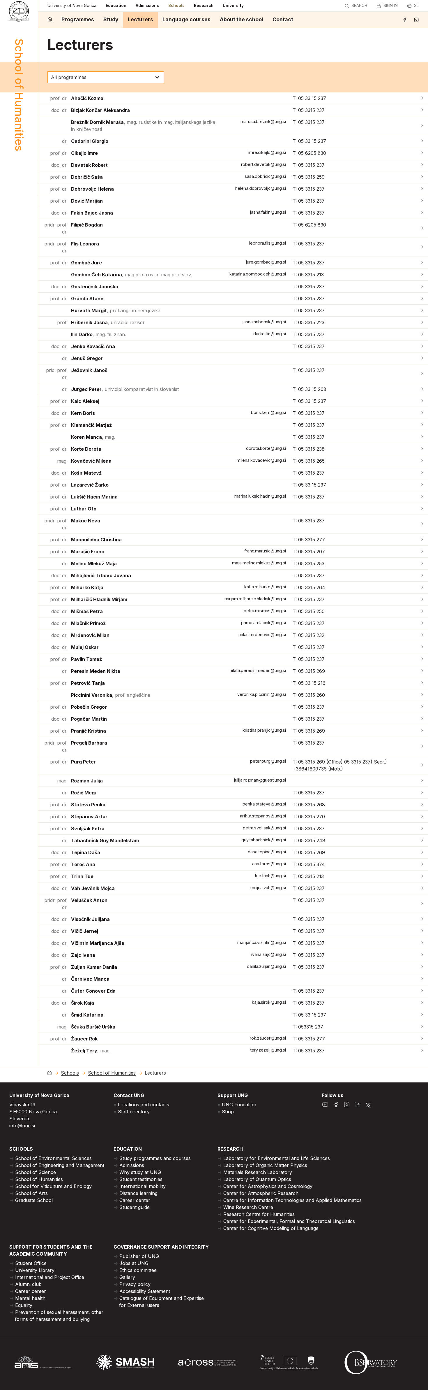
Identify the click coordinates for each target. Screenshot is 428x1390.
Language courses (186, 19)
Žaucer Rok (84, 1039)
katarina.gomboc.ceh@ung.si (257, 273)
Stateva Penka (88, 805)
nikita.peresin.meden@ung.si (258, 670)
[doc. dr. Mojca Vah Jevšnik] (422, 888)
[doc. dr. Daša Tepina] (422, 852)
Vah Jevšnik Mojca (93, 888)
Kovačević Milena (91, 461)
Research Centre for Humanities (259, 1214)
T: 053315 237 (308, 1027)
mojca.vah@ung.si (268, 887)
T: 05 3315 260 (309, 695)
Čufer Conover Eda (93, 991)
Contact (283, 19)
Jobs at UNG (133, 1263)
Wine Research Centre (248, 1207)
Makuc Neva (85, 521)
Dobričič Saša (87, 177)
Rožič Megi (83, 793)
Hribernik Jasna (108, 322)
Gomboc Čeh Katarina (131, 275)
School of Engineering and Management (59, 1165)
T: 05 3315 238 (309, 449)
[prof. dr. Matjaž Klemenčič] (422, 425)
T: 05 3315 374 (309, 864)
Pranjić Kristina (88, 731)
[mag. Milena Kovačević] (422, 461)
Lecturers (140, 19)
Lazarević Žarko (90, 485)
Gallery (127, 1277)
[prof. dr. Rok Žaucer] (422, 1038)
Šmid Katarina (87, 1015)
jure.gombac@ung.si (266, 261)
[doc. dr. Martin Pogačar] (422, 719)
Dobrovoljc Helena (92, 189)
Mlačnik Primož (88, 623)
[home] (50, 20)
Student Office (31, 1263)
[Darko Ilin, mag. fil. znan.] (422, 334)
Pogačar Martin (89, 719)
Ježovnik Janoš (89, 370)
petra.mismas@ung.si (265, 610)
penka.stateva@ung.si (264, 803)
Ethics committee (138, 1270)
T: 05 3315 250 (309, 611)
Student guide (134, 1207)
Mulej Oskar (85, 647)
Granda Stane (87, 298)
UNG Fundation (239, 1105)
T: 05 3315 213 (308, 275)
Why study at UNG (140, 1172)
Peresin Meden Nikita (95, 671)
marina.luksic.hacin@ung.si (260, 496)
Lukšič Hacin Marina (94, 497)
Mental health (30, 1298)
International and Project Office (49, 1277)
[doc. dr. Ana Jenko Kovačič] (422, 346)
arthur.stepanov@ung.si (263, 815)
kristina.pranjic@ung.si (264, 730)
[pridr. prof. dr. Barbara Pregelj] (422, 746)
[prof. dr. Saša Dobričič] (422, 177)
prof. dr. (59, 98)
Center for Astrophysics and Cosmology (267, 1186)
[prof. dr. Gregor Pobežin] (422, 707)
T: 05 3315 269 (309, 671)
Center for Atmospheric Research (260, 1193)
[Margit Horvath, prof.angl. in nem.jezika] (422, 310)
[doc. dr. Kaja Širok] (422, 1002)
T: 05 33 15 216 (309, 683)
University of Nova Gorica (71, 5)
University (233, 5)
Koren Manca (93, 437)
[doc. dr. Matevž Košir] (422, 472)
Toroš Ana (83, 864)
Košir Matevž (86, 473)
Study (111, 19)
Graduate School (34, 1200)
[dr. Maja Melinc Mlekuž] (422, 563)
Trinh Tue (82, 876)
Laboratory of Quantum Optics (257, 1179)
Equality (23, 1305)
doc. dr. (59, 110)
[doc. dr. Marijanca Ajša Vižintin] (422, 943)
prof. (62, 322)
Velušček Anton (89, 900)
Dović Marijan (87, 201)
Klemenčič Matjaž (91, 425)
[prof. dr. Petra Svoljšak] (422, 828)
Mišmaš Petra (87, 611)
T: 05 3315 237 (309, 110)
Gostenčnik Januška (94, 286)
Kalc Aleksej (85, 401)
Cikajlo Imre (84, 153)
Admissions (147, 5)
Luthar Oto (83, 509)
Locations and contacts (143, 1105)
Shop (228, 1112)
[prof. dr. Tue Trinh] (422, 876)
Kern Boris (83, 413)
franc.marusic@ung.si (265, 550)
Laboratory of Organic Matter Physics (265, 1165)
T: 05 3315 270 (309, 816)
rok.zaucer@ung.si (268, 1038)
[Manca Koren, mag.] (422, 437)
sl (416, 5)
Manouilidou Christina (96, 540)
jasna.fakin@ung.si (268, 212)
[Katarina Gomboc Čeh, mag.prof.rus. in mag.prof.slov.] (422, 274)
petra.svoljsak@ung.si (264, 827)
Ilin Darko (98, 334)
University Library (34, 1270)
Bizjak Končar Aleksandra (100, 110)
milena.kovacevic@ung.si (261, 460)
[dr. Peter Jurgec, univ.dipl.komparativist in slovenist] (422, 389)
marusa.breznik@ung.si (263, 121)
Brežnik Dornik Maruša (143, 125)
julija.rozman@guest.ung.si (260, 780)
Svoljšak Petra (88, 828)
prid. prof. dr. (57, 373)
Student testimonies (140, 1179)
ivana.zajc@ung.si (268, 954)
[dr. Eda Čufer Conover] (422, 991)
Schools (176, 5)
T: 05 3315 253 (308, 563)
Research (203, 5)
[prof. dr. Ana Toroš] (422, 864)
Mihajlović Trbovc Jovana (101, 575)
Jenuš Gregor (87, 358)
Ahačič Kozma (87, 98)
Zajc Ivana (83, 955)
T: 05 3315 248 (309, 840)
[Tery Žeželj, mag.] (422, 1050)
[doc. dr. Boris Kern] (422, 413)
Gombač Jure (86, 263)
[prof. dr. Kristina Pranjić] (422, 730)
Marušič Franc (87, 551)
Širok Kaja (82, 1003)
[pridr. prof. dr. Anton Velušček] (422, 903)
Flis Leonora (85, 244)
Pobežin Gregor (89, 707)
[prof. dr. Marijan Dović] (422, 200)
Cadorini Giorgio (89, 141)
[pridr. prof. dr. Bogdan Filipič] (422, 228)
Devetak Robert (89, 165)
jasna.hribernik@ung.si (264, 321)
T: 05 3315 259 (309, 177)
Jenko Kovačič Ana (93, 346)
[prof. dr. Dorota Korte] (422, 449)
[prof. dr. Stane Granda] (422, 298)
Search (359, 5)
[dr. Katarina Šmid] (422, 1014)
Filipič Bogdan (87, 225)
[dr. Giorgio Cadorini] (422, 141)
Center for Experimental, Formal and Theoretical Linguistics (289, 1221)
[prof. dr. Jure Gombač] (422, 262)
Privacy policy (135, 1284)
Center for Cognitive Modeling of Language (271, 1228)
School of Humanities (112, 1073)
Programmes (77, 19)
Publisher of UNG (139, 1256)
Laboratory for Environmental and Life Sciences (276, 1158)
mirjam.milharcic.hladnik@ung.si (255, 598)
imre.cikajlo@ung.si (267, 152)
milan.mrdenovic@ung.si (262, 634)
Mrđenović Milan (90, 635)
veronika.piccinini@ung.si (261, 694)
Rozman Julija (87, 781)
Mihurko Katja (87, 587)
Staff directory (134, 1112)
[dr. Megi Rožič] (422, 792)
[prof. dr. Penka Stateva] (422, 804)
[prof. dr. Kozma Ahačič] (422, 98)
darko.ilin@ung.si (269, 333)
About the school (241, 19)
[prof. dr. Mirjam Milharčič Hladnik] (422, 599)
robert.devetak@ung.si (263, 164)
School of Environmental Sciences (53, 1158)
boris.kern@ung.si (268, 412)
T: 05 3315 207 (309, 551)
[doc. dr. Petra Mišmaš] (422, 611)
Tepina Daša (85, 852)
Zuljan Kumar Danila (94, 967)
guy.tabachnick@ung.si (263, 839)
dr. (65, 141)
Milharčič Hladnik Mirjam (99, 599)
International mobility (142, 1186)
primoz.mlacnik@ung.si (263, 622)
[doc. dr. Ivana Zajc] (422, 955)
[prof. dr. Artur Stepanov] (422, 816)
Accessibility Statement (144, 1291)
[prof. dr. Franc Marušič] (422, 551)
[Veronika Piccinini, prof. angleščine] (422, 695)
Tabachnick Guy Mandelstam (105, 840)
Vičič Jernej (84, 931)
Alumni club (28, 1284)
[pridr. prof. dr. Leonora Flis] (422, 247)
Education (116, 5)
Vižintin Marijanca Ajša (97, 943)
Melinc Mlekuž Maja (94, 563)
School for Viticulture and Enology (53, 1186)
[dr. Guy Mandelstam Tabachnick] (422, 840)
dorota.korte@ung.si (266, 448)
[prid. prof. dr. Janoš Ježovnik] (422, 373)
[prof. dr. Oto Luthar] (422, 508)
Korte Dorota (86, 449)
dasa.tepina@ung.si (267, 851)
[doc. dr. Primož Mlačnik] (422, 623)
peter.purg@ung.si (268, 761)
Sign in (390, 5)
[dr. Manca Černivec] (422, 979)
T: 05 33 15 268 (309, 389)
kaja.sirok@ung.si (269, 1002)
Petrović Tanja (88, 683)
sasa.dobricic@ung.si (265, 176)
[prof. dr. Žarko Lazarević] (422, 484)
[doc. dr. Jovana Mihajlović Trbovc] (422, 575)
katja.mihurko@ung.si (265, 586)
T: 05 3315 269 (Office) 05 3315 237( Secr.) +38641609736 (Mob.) (340, 765)
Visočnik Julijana (90, 919)
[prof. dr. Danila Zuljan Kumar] (422, 967)
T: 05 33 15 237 (309, 98)
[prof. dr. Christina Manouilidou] (422, 539)
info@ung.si (22, 1126)
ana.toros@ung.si (269, 863)
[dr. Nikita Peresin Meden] (422, 671)
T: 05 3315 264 (309, 587)
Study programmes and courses (155, 1158)
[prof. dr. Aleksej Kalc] (422, 401)
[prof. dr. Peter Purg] (422, 765)
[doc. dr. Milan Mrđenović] (422, 635)
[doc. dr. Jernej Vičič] (422, 931)
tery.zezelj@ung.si (268, 1049)
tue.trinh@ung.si (270, 875)
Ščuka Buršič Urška (93, 1027)
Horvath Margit (115, 310)
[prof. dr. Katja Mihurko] (422, 587)
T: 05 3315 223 (308, 322)
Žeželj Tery (91, 1051)
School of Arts (31, 1193)
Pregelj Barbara (89, 743)
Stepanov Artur (89, 816)
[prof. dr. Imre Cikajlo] (422, 153)
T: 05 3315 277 (309, 540)
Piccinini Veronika (110, 695)
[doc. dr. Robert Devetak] (422, 165)
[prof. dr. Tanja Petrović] (422, 683)
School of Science (35, 1172)
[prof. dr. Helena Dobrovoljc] (422, 189)
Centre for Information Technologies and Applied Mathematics (292, 1200)
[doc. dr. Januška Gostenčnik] (422, 286)
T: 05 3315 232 (308, 635)
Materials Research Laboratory (257, 1172)
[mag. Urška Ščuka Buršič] (422, 1026)
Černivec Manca (90, 979)
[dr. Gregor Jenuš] (422, 358)
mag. (62, 461)
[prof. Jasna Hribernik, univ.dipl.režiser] (422, 322)
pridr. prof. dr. (56, 228)
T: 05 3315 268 (309, 805)
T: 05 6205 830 (309, 153)
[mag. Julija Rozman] (422, 780)
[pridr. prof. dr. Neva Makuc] (422, 524)
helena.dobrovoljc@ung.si (260, 188)
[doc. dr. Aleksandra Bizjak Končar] (422, 110)
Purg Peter (83, 762)
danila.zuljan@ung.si (266, 966)
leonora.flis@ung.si (267, 243)
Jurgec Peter (125, 389)
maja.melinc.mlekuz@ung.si (259, 562)
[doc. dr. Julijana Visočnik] (422, 919)
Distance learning (138, 1193)
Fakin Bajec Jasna (92, 213)
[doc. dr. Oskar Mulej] (422, 647)
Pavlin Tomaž (86, 659)
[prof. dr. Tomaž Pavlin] (422, 659)
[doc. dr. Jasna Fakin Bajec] (422, 212)
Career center (134, 1200)
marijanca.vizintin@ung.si (261, 942)
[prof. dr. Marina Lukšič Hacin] (422, 496)
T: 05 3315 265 (309, 461)
